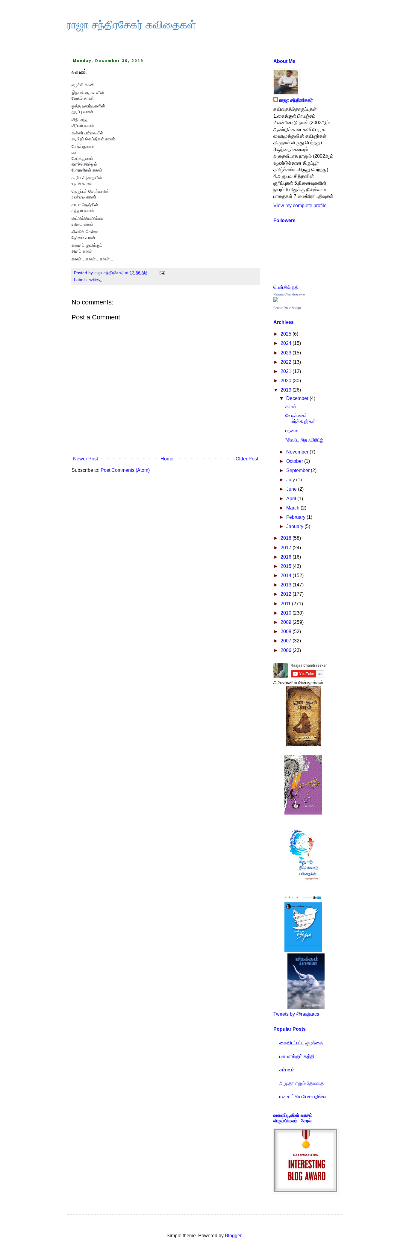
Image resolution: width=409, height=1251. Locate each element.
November (298, 451)
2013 (287, 584)
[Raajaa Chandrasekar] (275, 300)
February (296, 517)
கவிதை (95, 279)
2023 (287, 352)
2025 (287, 333)
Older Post (247, 458)
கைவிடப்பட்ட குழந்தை (301, 1042)
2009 (287, 622)
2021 (287, 371)
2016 (287, 556)
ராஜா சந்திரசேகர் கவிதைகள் (131, 25)
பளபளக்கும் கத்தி (296, 1056)
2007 (287, 640)
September (298, 470)
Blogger (233, 1235)
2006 (287, 650)
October (295, 461)
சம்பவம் (286, 1069)
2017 (287, 547)
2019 (287, 389)
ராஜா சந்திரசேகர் (296, 100)
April (291, 498)
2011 (286, 603)
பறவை (291, 430)
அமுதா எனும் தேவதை (301, 1083)
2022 (287, 362)
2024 (287, 343)
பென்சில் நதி (286, 287)
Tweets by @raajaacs (296, 1014)
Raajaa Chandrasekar (289, 294)
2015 (287, 566)
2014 (287, 575)
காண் (291, 406)
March (293, 507)
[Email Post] (161, 272)
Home (166, 458)
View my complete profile (300, 205)
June (292, 489)
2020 (287, 380)
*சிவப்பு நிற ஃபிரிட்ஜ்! (305, 439)
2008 (287, 631)
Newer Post (85, 458)
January (295, 526)
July (291, 479)
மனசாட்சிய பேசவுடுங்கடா (304, 1096)
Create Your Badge (287, 308)
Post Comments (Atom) (125, 470)
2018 (287, 538)
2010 (287, 612)
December (298, 398)
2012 (287, 594)
